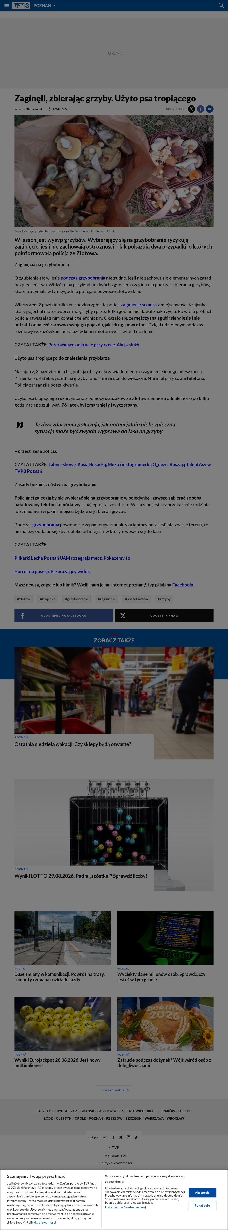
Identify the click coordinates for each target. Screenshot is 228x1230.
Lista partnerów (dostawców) (125, 1207)
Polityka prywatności (41, 1222)
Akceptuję (202, 1192)
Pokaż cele (202, 1205)
